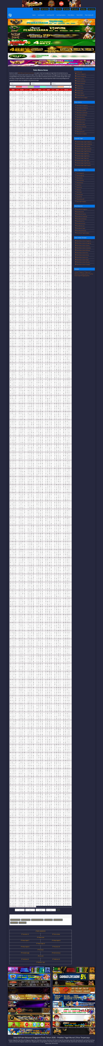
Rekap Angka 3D (56, 940)
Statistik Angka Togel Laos (82, 158)
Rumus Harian (56, 934)
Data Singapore (80, 173)
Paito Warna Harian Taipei (82, 260)
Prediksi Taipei (80, 93)
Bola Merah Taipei (80, 228)
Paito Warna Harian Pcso (82, 252)
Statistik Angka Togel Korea (82, 156)
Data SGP (61, 1040)
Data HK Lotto (74, 1042)
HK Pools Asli (55, 1043)
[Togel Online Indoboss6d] (74, 970)
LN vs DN (41, 956)
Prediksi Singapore (81, 74)
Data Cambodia (91, 9)
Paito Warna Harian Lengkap (83, 264)
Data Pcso (78, 185)
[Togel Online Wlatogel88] (29, 1011)
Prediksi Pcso (79, 86)
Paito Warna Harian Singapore (83, 241)
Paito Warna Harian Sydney (83, 245)
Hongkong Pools (85, 275)
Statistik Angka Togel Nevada (83, 163)
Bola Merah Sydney (81, 214)
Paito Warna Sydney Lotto (54, 1042)
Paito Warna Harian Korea (37, 920)
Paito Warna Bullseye (81, 115)
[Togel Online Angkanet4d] (74, 1011)
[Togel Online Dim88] (51, 29)
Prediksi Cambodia (80, 81)
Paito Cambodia (44, 9)
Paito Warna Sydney (81, 110)
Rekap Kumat (41, 937)
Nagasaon (82, 272)
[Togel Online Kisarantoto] (51, 49)
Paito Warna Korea (40, 70)
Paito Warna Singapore (82, 105)
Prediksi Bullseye (80, 83)
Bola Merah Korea (58, 920)
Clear (58, 910)
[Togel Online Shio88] (74, 1024)
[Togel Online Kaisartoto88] (29, 1024)
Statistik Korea (14, 922)
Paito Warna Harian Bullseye (83, 250)
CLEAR (13, 86)
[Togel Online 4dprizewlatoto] (29, 1018)
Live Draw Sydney (60, 15)
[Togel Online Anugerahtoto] (74, 997)
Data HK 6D (79, 197)
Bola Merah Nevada (81, 230)
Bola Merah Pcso (80, 221)
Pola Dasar (41, 950)
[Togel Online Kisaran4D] (51, 42)
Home (33, 15)
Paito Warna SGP (50, 1040)
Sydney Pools (28, 1042)
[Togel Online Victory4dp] (29, 977)
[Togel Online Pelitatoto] (51, 56)
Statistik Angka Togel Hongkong (84, 144)
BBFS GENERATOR (41, 931)
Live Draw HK (41, 15)
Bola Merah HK (80, 212)
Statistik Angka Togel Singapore (84, 141)
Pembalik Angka (25, 953)
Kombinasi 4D (25, 959)
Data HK (57, 1040)
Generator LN (26, 934)
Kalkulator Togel (41, 962)
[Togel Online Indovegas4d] (74, 1031)
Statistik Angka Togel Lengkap (83, 165)
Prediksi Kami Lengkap (81, 97)
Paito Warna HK (78, 72)
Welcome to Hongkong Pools (82, 274)
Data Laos (78, 189)
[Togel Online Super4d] (51, 36)
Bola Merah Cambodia (81, 216)
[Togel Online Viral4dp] (51, 63)
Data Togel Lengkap (81, 201)
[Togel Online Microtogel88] (29, 970)
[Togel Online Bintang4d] (29, 1004)
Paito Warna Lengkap (81, 134)
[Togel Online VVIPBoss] (51, 22)
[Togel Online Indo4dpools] (29, 1031)
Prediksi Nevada (80, 95)
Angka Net (15, 1040)
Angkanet (22, 1042)
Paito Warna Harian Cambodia (83, 248)
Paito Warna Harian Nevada (83, 262)
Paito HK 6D (58, 9)
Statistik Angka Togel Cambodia (83, 149)
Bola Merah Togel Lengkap (82, 233)
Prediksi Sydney (80, 79)
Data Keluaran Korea (15, 920)
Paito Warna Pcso (80, 117)
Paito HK (52, 9)
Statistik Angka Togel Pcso (82, 153)
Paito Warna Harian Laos (82, 257)
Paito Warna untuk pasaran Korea (26, 73)
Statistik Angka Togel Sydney (83, 146)
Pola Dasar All (57, 946)
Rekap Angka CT (25, 940)
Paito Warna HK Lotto (65, 1042)
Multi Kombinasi (56, 953)
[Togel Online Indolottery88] (74, 1004)
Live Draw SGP (50, 15)
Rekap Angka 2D (41, 943)
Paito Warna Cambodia (81, 112)
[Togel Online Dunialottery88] (74, 990)
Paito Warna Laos (80, 122)
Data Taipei (79, 192)
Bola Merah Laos (80, 226)
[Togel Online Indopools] (74, 1018)
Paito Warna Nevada (81, 127)
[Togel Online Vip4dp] (74, 983)
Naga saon (87, 272)
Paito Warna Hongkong (82, 108)
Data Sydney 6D (80, 199)
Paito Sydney (66, 9)
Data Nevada (79, 194)
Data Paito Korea (48, 920)
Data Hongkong (80, 175)
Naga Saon (33, 1040)
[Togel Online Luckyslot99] (74, 977)
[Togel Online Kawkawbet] (29, 983)
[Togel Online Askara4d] (29, 997)
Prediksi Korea (22, 922)
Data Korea (79, 187)
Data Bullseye (79, 182)
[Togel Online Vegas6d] (29, 990)
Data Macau (83, 9)
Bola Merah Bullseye (81, 219)
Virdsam (77, 272)
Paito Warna (71, 15)
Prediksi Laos (79, 90)
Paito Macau (36, 9)
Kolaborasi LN (57, 959)
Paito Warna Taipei (80, 124)
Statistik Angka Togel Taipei (82, 160)
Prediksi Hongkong (81, 76)
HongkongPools (44, 1042)
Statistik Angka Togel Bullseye (83, 151)
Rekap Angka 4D (25, 946)
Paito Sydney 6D (75, 9)
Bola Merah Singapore (81, 209)
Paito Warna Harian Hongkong (83, 243)
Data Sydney (79, 178)
